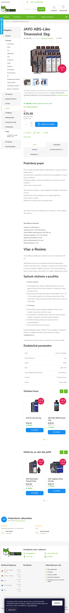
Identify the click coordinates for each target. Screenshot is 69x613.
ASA (8, 57)
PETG (8, 47)
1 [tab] (44, 439)
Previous (61, 391)
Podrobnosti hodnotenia (47, 38)
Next (66, 391)
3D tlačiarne (8, 94)
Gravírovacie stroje (10, 122)
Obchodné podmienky (53, 577)
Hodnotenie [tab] (56, 144)
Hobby (7, 131)
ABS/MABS (10, 53)
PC (8, 76)
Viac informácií (32, 606)
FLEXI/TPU (10, 60)
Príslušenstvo (9, 127)
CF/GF (9, 63)
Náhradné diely (9, 117)
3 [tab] (47, 439)
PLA (8, 50)
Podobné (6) (33, 154)
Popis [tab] (34, 144)
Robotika (8, 36)
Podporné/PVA (11, 82)
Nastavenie (12, 610)
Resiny (7, 108)
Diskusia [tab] (34, 149)
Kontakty (49, 572)
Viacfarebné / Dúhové (13, 86)
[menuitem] (6, 17)
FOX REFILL (10, 44)
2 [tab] (45, 439)
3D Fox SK (29, 556)
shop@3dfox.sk (30, 553)
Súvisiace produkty (56, 149)
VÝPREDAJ (8, 113)
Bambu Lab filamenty (13, 89)
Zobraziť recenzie (20, 521)
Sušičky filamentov (10, 99)
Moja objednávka (5, 2)
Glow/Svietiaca (11, 73)
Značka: (27, 137)
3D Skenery (8, 142)
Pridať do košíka (48, 124)
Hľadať (41, 9)
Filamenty (8, 40)
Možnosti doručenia (32, 107)
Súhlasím (57, 603)
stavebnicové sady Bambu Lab (12, 135)
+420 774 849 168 (52, 553)
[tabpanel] (35, 416)
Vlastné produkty (10, 146)
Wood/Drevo (10, 70)
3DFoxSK (49, 556)
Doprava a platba (52, 574)
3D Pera (7, 103)
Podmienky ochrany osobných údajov (55, 580)
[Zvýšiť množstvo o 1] (31, 123)
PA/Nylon (9, 66)
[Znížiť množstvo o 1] (31, 125)
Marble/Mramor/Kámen (13, 79)
